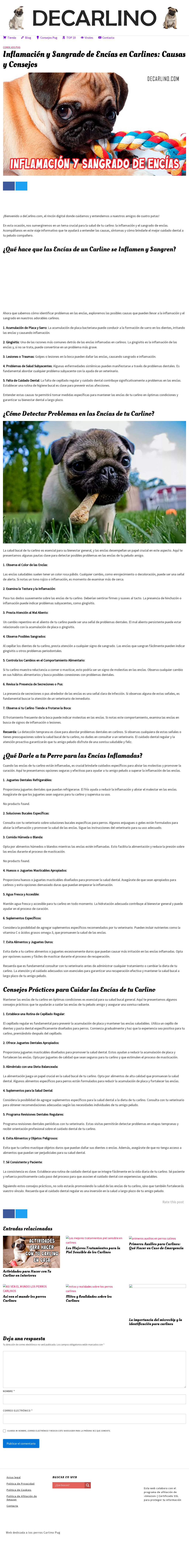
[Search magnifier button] (88, 1485)
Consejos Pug (11, 47)
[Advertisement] (70, 201)
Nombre (9, 1391)
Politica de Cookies (19, 1490)
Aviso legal (14, 1477)
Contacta (12, 1505)
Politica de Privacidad (21, 1483)
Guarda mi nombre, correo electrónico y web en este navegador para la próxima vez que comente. (59, 1431)
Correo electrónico (17, 1410)
